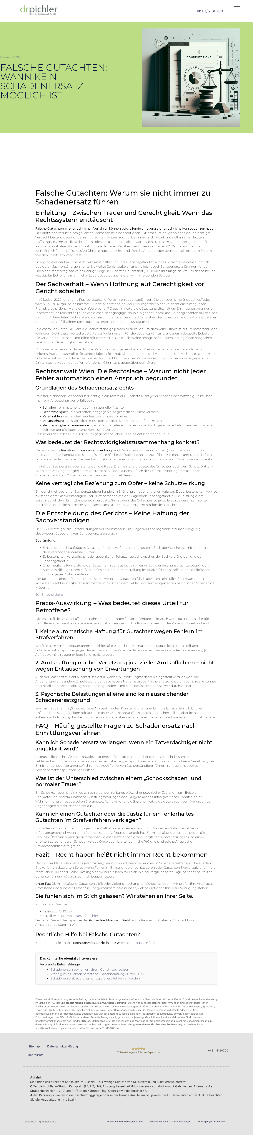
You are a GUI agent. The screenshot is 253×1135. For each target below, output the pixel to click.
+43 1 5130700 (218, 1050)
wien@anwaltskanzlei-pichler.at (77, 916)
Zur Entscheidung (49, 594)
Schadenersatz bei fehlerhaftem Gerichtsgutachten (90, 969)
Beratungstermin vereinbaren (149, 943)
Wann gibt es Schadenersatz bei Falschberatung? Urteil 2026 (97, 974)
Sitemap (34, 1046)
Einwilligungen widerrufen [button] (211, 1121)
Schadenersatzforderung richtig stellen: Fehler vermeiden (95, 978)
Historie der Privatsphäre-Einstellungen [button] (170, 1121)
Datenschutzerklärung (62, 1046)
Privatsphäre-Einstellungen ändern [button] (125, 1121)
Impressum (36, 1055)
